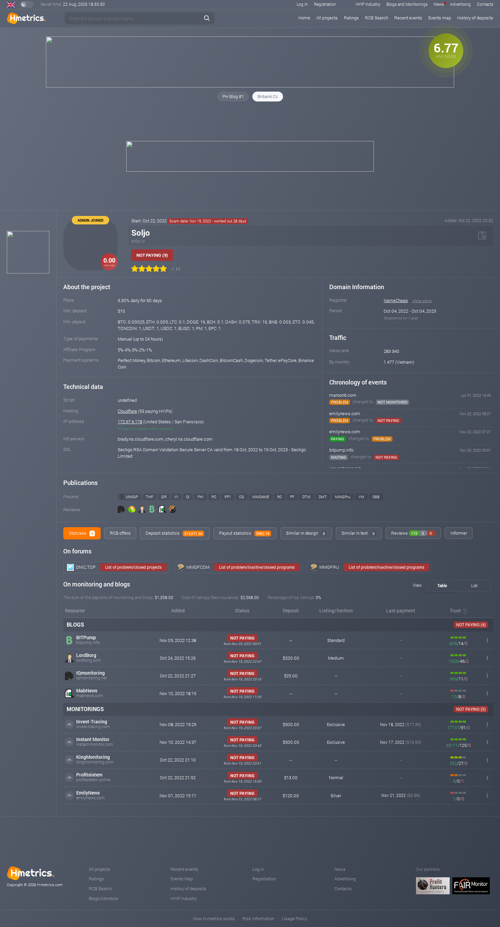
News (439, 4)
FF (292, 496)
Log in (302, 4)
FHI (200, 496)
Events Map (181, 879)
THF (149, 496)
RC (279, 496)
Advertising (460, 4)
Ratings (351, 18)
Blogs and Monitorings (407, 4)
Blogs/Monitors (103, 898)
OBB (376, 496)
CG (241, 496)
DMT (323, 496)
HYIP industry (368, 4)
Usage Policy (294, 918)
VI (176, 496)
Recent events (408, 18)
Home (304, 18)
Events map (439, 18)
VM (361, 496)
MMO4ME (260, 496)
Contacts (485, 4)
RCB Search (376, 18)
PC (214, 496)
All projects (327, 18)
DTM (306, 496)
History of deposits (475, 18)
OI (187, 496)
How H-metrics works (214, 918)
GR (163, 496)
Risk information (258, 918)
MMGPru (342, 496)
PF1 (227, 496)
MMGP (132, 496)
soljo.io (138, 241)
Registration (325, 4)
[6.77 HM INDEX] (250, 86)
